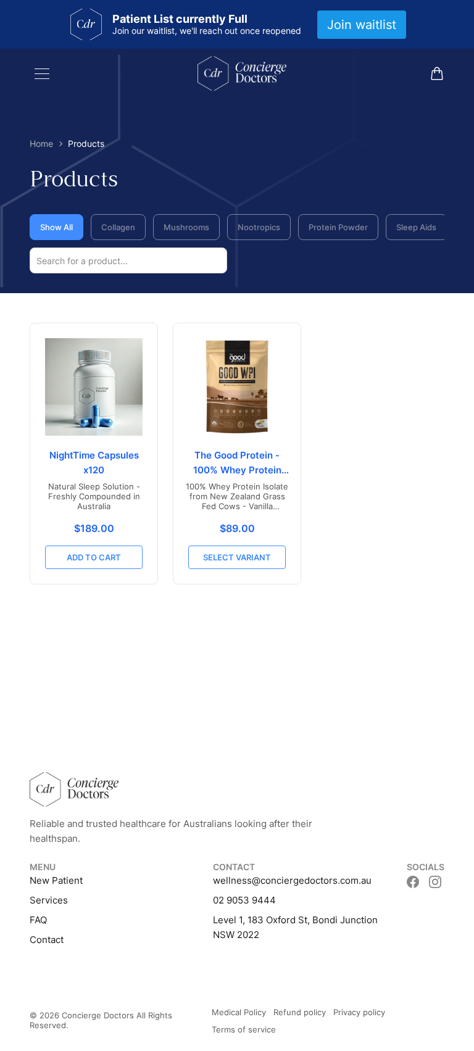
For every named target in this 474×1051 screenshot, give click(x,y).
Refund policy (299, 1012)
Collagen (118, 227)
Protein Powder (338, 227)
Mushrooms (186, 227)
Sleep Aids (416, 227)
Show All (56, 227)
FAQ (38, 920)
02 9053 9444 (244, 900)
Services (49, 900)
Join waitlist (361, 24)
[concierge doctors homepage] (242, 73)
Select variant (237, 557)
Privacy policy (359, 1012)
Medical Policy (239, 1012)
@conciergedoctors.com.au (312, 880)
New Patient (56, 880)
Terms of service (244, 1029)
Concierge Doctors (98, 1015)
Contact (47, 939)
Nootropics (259, 227)
